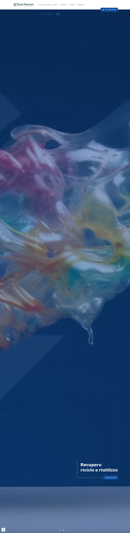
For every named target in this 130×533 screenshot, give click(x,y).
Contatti (41, 14)
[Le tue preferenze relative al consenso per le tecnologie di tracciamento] (3, 529)
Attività (71, 5)
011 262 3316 (111, 10)
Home (55, 5)
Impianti (80, 5)
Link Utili (49, 14)
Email (55, 14)
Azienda (62, 5)
